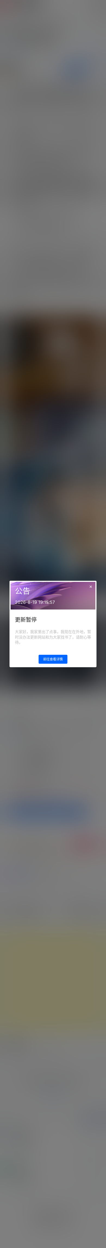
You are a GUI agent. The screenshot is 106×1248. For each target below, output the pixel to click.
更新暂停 (26, 620)
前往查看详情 (53, 659)
